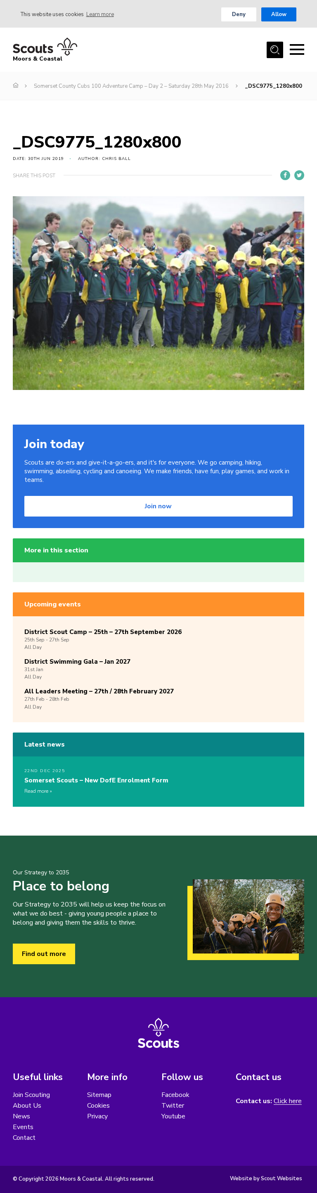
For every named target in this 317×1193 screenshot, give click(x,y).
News (21, 1116)
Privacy (97, 1116)
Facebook (175, 1094)
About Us (27, 1105)
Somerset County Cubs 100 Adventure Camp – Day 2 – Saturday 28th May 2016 (131, 86)
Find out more (44, 953)
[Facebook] (285, 175)
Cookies (98, 1105)
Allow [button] (278, 14)
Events (23, 1127)
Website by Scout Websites (266, 1178)
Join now (158, 506)
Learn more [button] (100, 14)
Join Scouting (31, 1094)
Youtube (173, 1116)
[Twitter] (299, 175)
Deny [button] (239, 14)
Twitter (172, 1105)
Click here (288, 1101)
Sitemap (99, 1094)
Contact (24, 1137)
